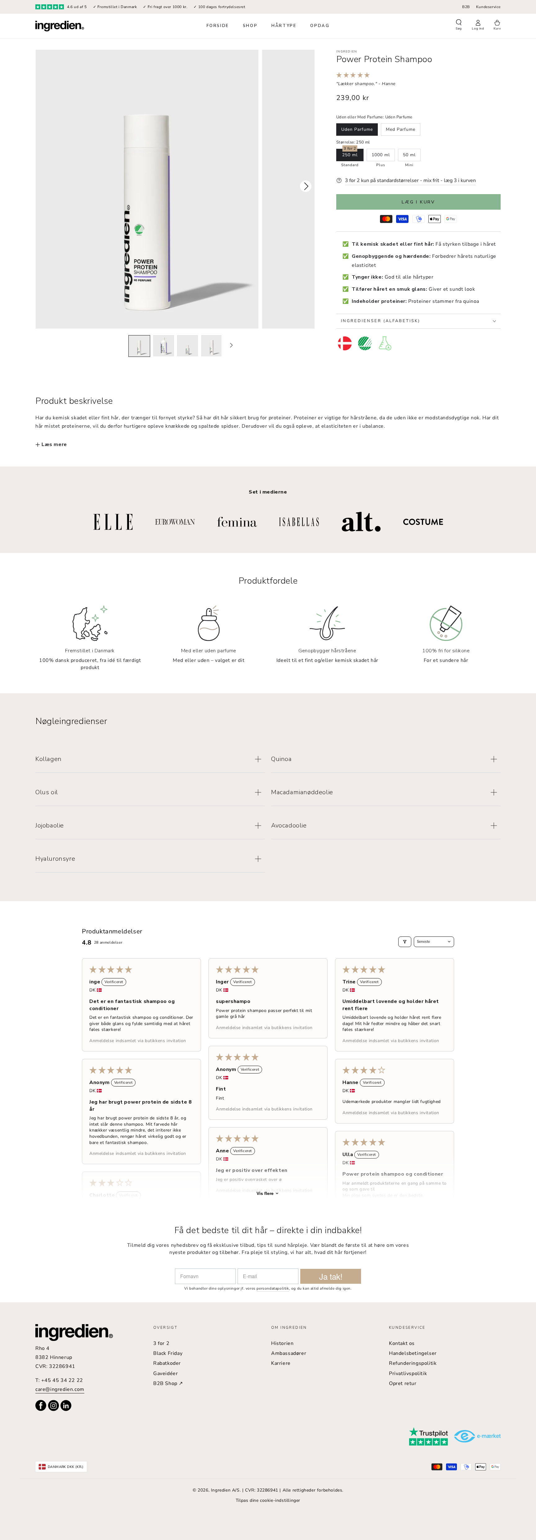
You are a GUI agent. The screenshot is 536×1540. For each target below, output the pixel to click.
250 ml (350, 155)
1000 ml (381, 155)
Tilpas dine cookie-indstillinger (268, 1500)
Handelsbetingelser (413, 1353)
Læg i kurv (418, 202)
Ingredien (346, 51)
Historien (282, 1343)
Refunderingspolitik (412, 1363)
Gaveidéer (165, 1373)
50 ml (409, 155)
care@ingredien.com (59, 1389)
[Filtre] (404, 941)
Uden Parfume (357, 129)
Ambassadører (288, 1353)
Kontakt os (402, 1343)
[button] (459, 25)
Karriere (281, 1363)
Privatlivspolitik (408, 1373)
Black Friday (167, 1353)
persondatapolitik (273, 1288)
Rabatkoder (167, 1363)
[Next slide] (231, 345)
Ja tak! (330, 1276)
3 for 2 (161, 1343)
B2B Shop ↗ (168, 1383)
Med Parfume (400, 129)
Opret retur (403, 1383)
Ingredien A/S (225, 1490)
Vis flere (265, 1193)
